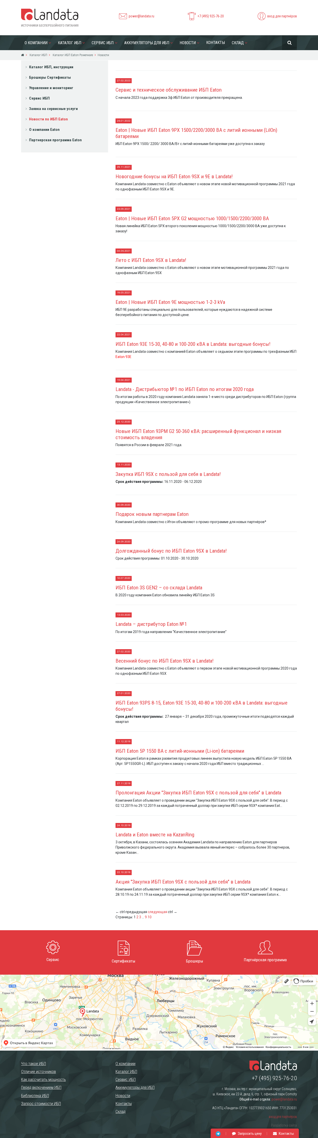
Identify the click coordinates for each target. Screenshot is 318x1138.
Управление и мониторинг (51, 88)
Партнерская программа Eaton (55, 140)
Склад (238, 42)
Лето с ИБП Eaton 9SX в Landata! (151, 260)
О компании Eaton (44, 129)
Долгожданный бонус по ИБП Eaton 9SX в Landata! (171, 551)
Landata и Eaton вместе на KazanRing (155, 835)
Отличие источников (38, 1071)
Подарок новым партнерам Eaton (152, 514)
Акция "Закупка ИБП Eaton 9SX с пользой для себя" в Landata (183, 882)
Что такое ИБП (33, 1063)
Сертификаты (123, 961)
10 (150, 917)
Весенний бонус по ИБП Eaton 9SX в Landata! (165, 661)
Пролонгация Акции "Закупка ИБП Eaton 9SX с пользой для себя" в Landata (198, 793)
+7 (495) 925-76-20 (211, 16)
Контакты (215, 42)
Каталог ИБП (69, 42)
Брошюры (194, 961)
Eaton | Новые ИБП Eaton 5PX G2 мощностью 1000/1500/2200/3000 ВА (192, 218)
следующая (157, 912)
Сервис (52, 959)
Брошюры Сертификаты (50, 77)
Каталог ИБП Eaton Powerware (72, 55)
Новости (188, 42)
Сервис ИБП (103, 42)
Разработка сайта (284, 1125)
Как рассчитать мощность (43, 1079)
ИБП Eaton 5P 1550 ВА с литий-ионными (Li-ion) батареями (180, 751)
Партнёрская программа (265, 959)
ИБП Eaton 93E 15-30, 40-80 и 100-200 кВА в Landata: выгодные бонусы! (193, 344)
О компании (36, 42)
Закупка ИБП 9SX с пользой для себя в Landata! (168, 474)
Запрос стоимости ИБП (41, 1103)
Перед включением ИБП (41, 1087)
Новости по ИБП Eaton (48, 119)
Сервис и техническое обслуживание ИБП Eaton (169, 90)
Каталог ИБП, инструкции (51, 67)
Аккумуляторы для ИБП (146, 42)
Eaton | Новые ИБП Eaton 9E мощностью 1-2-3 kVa (170, 302)
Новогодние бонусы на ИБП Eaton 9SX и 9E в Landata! (174, 176)
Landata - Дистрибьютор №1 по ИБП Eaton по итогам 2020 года (185, 389)
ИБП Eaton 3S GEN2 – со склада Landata (159, 588)
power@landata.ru (141, 16)
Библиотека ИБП (35, 1095)
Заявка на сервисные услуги (53, 109)
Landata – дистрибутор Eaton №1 (151, 624)
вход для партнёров (282, 16)
